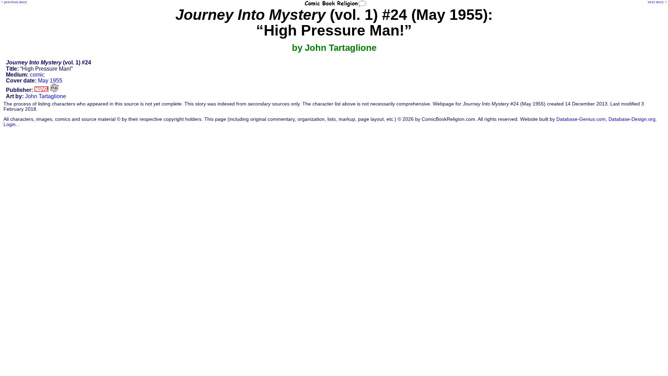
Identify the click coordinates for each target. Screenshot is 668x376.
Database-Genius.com (581, 119)
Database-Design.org (632, 119)
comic (37, 75)
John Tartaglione (45, 96)
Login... (11, 124)
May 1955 (50, 81)
